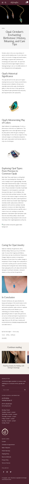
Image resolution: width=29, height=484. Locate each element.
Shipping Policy (5, 454)
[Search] (5, 2)
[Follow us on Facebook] (3, 472)
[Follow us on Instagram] (7, 472)
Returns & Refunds (6, 457)
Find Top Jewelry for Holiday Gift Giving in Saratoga (13, 367)
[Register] (24, 389)
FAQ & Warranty (6, 451)
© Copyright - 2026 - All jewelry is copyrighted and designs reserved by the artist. (14, 478)
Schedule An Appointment (8, 444)
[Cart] (26, 2)
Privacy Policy (5, 460)
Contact (4, 441)
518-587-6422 (9, 404)
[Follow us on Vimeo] (10, 472)
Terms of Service (6, 463)
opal (3, 28)
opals (13, 335)
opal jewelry (18, 68)
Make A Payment (6, 447)
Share (4, 338)
